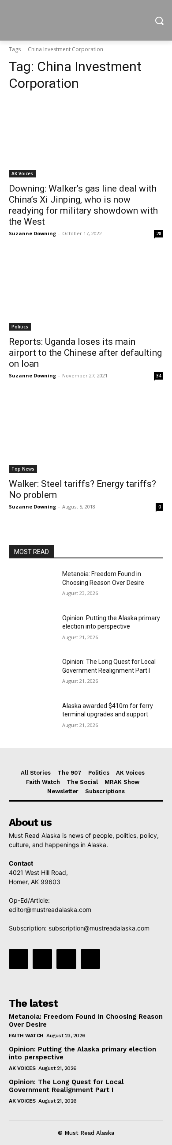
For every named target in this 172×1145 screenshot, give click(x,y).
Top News (22, 469)
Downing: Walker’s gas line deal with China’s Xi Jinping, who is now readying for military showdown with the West (83, 205)
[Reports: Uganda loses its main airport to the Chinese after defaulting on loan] (86, 292)
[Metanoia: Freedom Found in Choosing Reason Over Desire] (32, 586)
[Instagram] (42, 958)
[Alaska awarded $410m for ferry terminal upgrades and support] (32, 718)
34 (158, 376)
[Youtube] (90, 958)
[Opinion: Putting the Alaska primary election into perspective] (32, 630)
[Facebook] (18, 958)
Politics (19, 327)
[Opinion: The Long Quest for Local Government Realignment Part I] (32, 674)
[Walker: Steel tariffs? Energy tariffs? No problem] (86, 434)
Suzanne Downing (32, 233)
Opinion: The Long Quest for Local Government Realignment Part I (66, 1086)
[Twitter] (66, 958)
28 (158, 233)
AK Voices (22, 173)
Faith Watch (26, 1035)
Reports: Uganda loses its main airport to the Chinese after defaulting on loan (85, 352)
